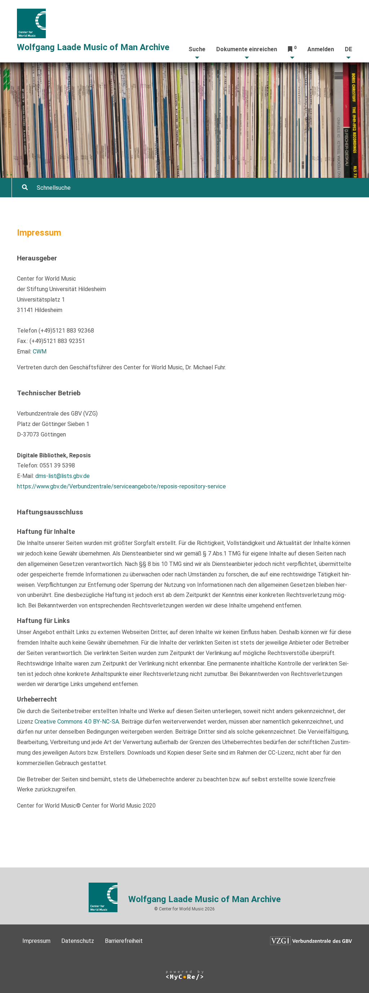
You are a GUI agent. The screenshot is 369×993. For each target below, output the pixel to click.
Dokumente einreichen (246, 49)
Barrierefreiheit (124, 940)
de (348, 49)
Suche (196, 49)
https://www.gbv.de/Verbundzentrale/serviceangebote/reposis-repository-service (121, 486)
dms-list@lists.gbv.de (62, 476)
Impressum (36, 940)
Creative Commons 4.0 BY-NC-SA (77, 721)
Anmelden (320, 49)
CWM (39, 351)
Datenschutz (77, 940)
